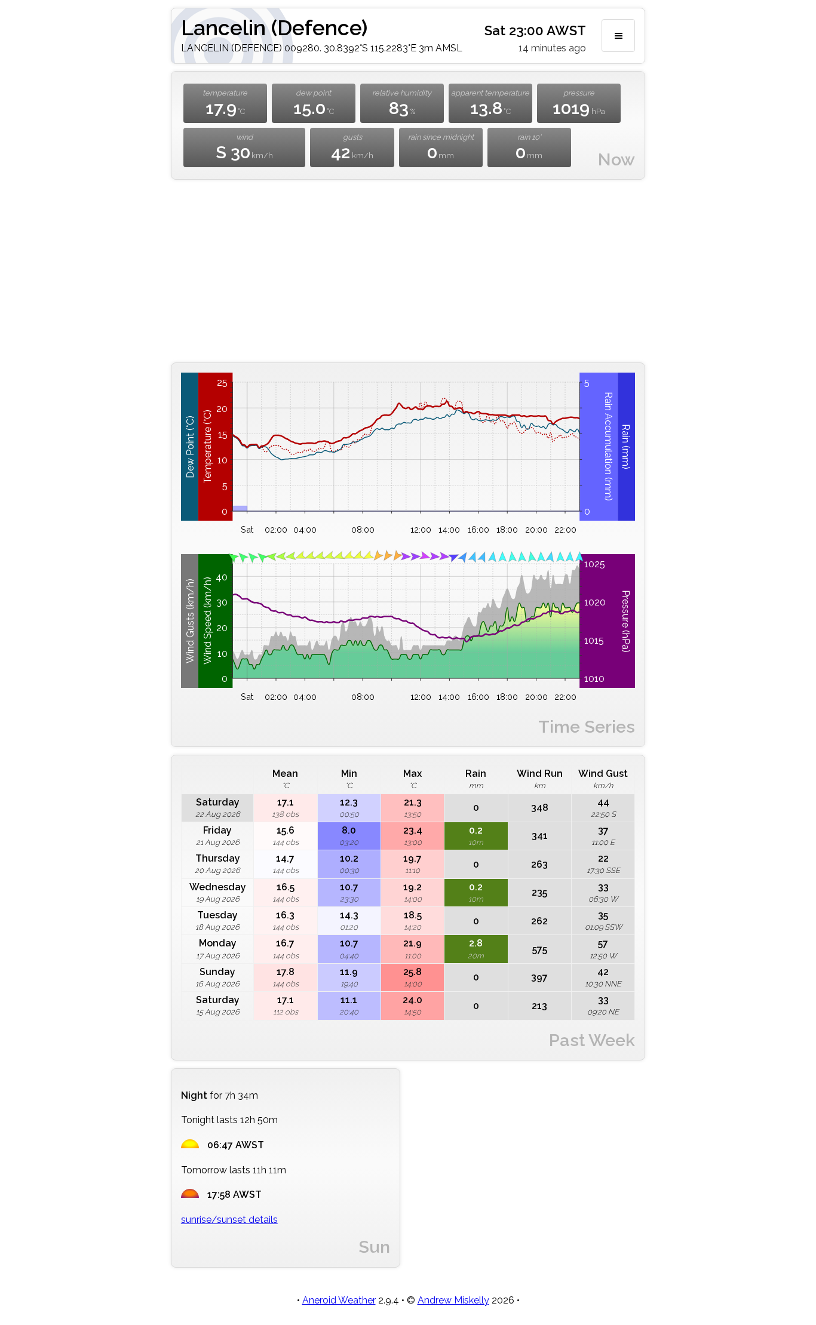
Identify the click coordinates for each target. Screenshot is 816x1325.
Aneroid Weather (339, 1300)
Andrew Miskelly (453, 1300)
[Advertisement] (408, 271)
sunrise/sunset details (229, 1219)
